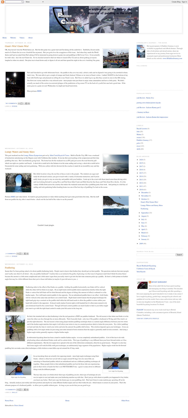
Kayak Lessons (142, 128)
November (145, 196)
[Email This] (19, 103)
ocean (14, 106)
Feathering (10, 267)
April (143, 229)
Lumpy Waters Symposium (32, 155)
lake (138, 131)
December (145, 192)
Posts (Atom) (18, 405)
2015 (141, 173)
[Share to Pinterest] (28, 103)
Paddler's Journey (143, 140)
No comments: (12, 103)
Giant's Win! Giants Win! (17, 46)
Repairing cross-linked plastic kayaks (148, 102)
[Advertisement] (24, 129)
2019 (141, 163)
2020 (141, 159)
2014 (141, 176)
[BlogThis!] (21, 103)
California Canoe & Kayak (146, 268)
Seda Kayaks (141, 271)
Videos (22, 37)
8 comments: (11, 389)
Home (5, 37)
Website (13, 37)
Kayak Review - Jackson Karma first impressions (151, 117)
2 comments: (11, 253)
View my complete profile (148, 318)
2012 (141, 183)
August (144, 216)
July (143, 219)
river (138, 146)
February (144, 236)
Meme (139, 134)
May (143, 226)
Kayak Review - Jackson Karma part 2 (148, 107)
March (143, 232)
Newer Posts (9, 400)
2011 (141, 186)
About (30, 37)
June (143, 223)
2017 (141, 166)
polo (138, 143)
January (144, 239)
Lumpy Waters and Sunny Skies (20, 151)
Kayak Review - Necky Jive (144, 98)
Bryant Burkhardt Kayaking (146, 266)
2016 (141, 169)
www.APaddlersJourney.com (172, 58)
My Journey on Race (142, 112)
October (144, 199)
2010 (141, 189)
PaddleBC (140, 310)
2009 (141, 243)
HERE (39, 91)
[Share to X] (24, 103)
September (145, 213)
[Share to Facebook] (26, 103)
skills (14, 392)
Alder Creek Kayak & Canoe (59, 155)
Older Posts (125, 400)
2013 (141, 179)
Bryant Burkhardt (159, 282)
